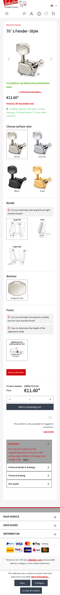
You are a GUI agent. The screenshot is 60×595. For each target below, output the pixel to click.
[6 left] (42, 229)
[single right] (17, 256)
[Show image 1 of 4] (21, 74)
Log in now (49, 431)
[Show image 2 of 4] (27, 74)
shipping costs (35, 559)
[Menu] (7, 14)
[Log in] (31, 14)
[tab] (29, 451)
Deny (22, 583)
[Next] (51, 59)
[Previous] (8, 59)
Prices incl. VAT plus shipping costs (20, 103)
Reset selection (16, 372)
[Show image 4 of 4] (38, 74)
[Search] (24, 14)
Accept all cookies (31, 590)
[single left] (17, 229)
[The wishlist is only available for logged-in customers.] (46, 13)
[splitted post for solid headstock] (17, 350)
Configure (39, 583)
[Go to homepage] (15, 4)
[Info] (39, 14)
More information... (40, 576)
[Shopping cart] (53, 14)
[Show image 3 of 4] (33, 74)
